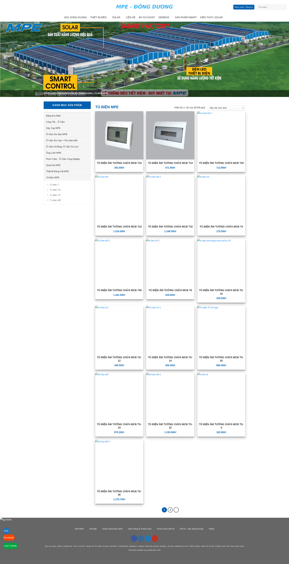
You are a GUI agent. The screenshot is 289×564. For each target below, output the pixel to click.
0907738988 (11, 546)
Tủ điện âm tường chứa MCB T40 (119, 290)
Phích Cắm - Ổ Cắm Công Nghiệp (63, 159)
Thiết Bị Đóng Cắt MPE (57, 171)
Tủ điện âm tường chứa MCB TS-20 (221, 359)
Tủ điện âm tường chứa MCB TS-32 (170, 426)
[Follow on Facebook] (267, 17)
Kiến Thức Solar (211, 17)
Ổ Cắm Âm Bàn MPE (56, 134)
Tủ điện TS (55, 195)
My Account (147, 17)
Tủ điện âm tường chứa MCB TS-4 (221, 426)
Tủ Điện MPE (52, 177)
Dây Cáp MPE (53, 128)
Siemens (163, 17)
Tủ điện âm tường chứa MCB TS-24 (119, 426)
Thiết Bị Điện (98, 17)
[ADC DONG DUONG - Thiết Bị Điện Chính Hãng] (144, 6)
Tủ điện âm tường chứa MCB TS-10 (221, 292)
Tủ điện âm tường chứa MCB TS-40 (119, 493)
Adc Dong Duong (75, 17)
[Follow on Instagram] (270, 17)
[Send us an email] (278, 17)
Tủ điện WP (55, 200)
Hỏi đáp (93, 529)
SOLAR (116, 17)
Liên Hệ (130, 17)
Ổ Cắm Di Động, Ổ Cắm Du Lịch (62, 146)
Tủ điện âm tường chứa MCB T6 (170, 290)
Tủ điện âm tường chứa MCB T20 (221, 163)
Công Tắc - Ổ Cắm (55, 122)
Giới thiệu (79, 529)
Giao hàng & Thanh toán (140, 529)
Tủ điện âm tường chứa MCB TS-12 (119, 359)
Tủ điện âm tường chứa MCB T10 (119, 163)
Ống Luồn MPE (53, 153)
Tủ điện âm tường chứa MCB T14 (170, 163)
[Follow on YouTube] (155, 538)
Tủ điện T (54, 184)
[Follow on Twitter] (274, 17)
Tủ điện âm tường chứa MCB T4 (221, 226)
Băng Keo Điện (53, 115)
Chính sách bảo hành (112, 529)
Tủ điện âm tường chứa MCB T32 (170, 226)
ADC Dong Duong (84, 93)
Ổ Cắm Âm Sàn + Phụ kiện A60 (61, 140)
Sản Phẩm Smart (186, 17)
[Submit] (283, 7)
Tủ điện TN (55, 190)
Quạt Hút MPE (53, 165)
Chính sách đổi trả (165, 529)
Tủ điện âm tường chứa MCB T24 (119, 226)
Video (211, 529)
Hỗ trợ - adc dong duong (191, 529)
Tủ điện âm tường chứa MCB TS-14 (170, 359)
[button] (243, 7)
